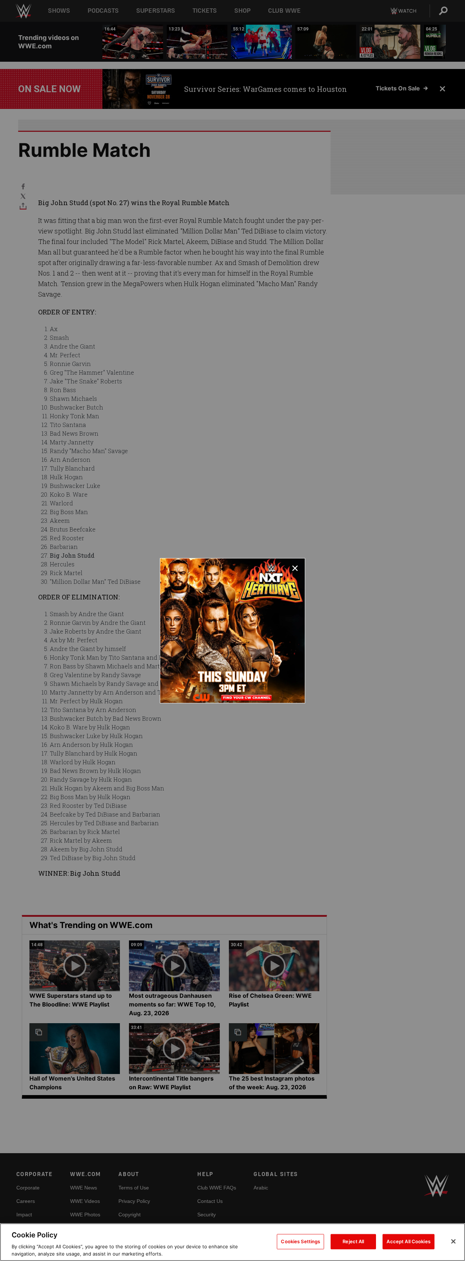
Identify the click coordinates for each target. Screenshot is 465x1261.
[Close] (453, 1241)
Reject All (353, 1241)
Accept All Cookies (408, 1241)
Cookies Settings (300, 1241)
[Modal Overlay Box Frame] (232, 630)
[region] (232, 1242)
